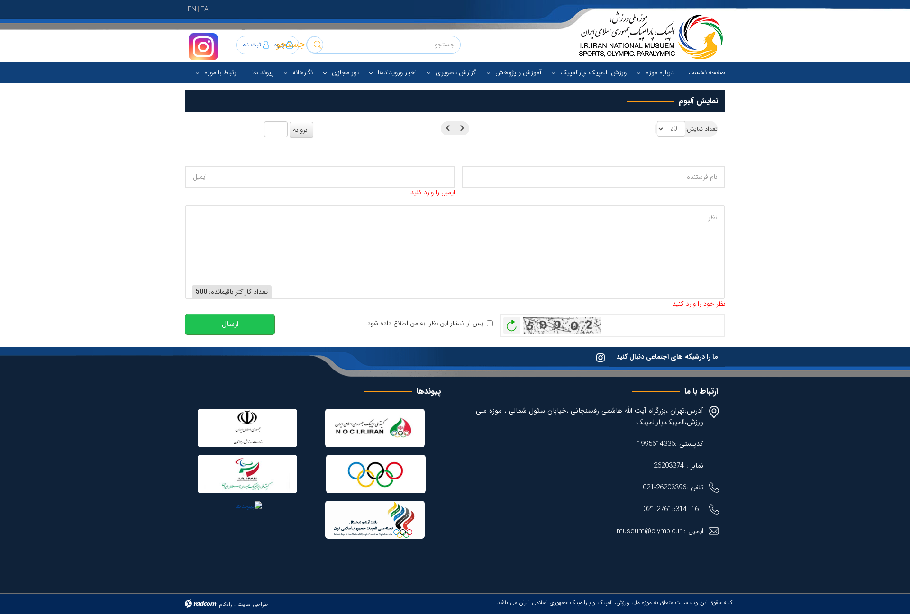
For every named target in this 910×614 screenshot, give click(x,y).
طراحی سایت (252, 604)
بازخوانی (511, 323)
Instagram (203, 46)
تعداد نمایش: (701, 129)
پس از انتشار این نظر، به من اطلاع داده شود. (424, 323)
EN (192, 9)
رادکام (225, 604)
